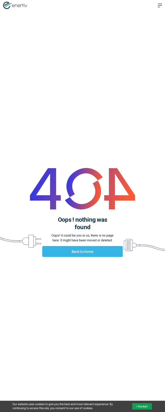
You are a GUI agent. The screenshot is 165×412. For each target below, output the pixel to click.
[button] (158, 5)
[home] (15, 5)
